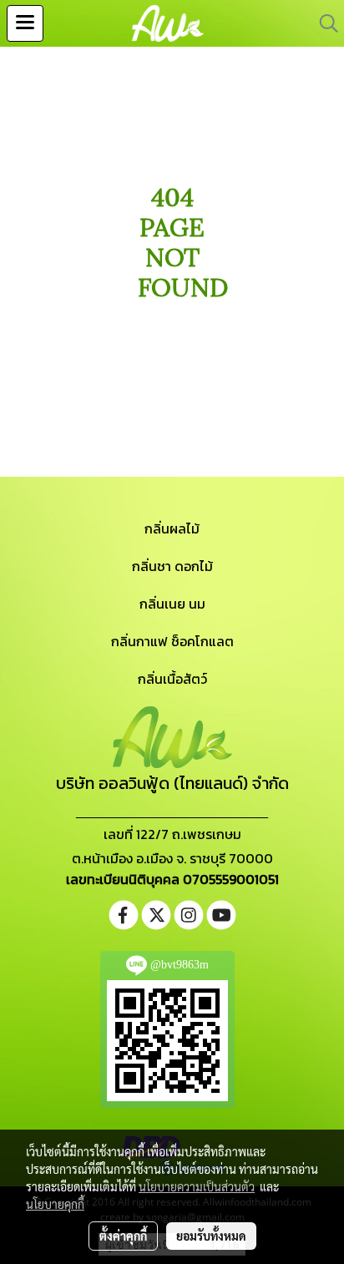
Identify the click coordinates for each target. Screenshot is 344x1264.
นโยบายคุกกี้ (55, 1203)
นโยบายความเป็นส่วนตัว (197, 1186)
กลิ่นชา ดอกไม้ (172, 566)
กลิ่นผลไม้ (172, 528)
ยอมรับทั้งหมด (211, 1235)
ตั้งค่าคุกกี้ (123, 1235)
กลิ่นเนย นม (172, 604)
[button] (323, 23)
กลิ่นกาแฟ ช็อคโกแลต (172, 641)
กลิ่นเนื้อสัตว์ (172, 679)
